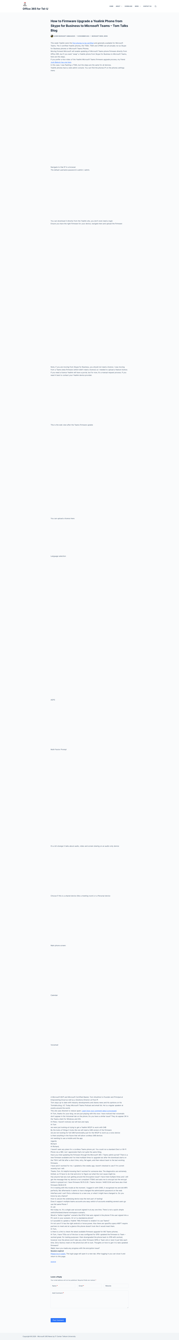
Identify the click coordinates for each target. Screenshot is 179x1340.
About (118, 6)
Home (111, 6)
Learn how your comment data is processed (99, 1111)
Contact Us (147, 6)
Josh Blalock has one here (61, 62)
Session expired (57, 1251)
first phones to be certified (83, 43)
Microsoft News (97, 36)
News (137, 6)
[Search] (155, 6)
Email (81, 1286)
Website (108, 1286)
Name (55, 1286)
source (53, 1262)
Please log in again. (58, 1254)
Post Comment (58, 1320)
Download (128, 6)
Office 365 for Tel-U (35, 8)
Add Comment (58, 1293)
